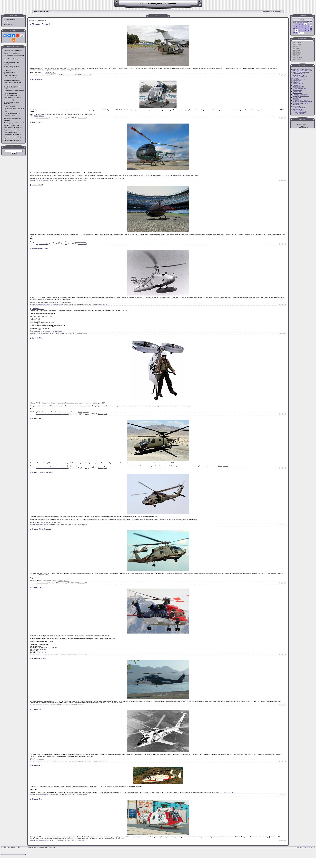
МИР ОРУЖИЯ (298, 82)
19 (308, 28)
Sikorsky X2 (36, 418)
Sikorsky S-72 (37, 709)
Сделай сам (297, 97)
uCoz (310, 847)
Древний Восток (298, 109)
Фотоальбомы (297, 93)
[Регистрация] (199, 2)
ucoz (69, 74)
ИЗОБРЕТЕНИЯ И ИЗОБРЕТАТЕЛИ (298, 80)
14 (294, 28)
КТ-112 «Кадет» (37, 79)
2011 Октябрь (297, 44)
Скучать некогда (298, 110)
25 (305, 30)
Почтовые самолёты (10, 115)
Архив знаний (297, 90)
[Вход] (199, 6)
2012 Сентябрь (297, 57)
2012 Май (295, 55)
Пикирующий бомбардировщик (14, 90)
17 (302, 28)
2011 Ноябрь (296, 46)
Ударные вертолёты (10, 130)
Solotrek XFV (37, 338)
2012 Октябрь (297, 59)
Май (41, 20)
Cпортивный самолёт (11, 113)
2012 (37, 20)
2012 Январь (297, 50)
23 (299, 30)
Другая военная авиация (12, 118)
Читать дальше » (50, 72)
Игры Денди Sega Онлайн (301, 96)
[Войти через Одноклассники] (13, 40)
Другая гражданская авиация (13, 123)
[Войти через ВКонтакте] (9, 35)
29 (296, 33)
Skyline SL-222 (37, 185)
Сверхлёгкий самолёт (11, 53)
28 (294, 33)
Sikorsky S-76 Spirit (39, 659)
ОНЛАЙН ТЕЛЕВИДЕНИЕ (301, 72)
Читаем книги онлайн (299, 112)
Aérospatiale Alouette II (41, 24)
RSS (52, 11)
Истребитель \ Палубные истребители (12, 87)
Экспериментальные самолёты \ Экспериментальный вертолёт (14, 109)
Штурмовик (7, 100)
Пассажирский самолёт (11, 50)
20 (311, 28)
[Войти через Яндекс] (18, 35)
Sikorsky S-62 (37, 799)
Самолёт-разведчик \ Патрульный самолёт (11, 94)
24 (302, 30)
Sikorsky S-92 (37, 587)
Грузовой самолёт (10, 106)
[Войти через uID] (5, 35)
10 (302, 26)
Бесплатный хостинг (302, 847)
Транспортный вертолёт (11, 127)
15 (296, 28)
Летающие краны (9, 132)
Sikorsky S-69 (37, 766)
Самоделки (296, 85)
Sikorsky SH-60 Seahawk (41, 529)
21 (294, 30)
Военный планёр (9, 78)
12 (308, 26)
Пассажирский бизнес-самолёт (14, 55)
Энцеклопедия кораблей (300, 100)
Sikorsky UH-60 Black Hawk (42, 472)
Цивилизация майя (299, 107)
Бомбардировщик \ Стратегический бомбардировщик (10, 74)
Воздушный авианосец (11, 80)
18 (305, 28)
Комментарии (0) (86, 74)
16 (299, 28)
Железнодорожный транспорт (302, 101)
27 (311, 30)
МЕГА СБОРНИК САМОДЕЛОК (302, 70)
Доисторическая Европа (300, 103)
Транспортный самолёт (11, 97)
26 (308, 30)
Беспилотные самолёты (11, 125)
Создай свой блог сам (300, 113)
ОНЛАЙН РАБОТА (299, 73)
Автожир (7, 120)
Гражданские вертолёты (11, 134)
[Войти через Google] (22, 36)
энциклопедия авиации (300, 94)
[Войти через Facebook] (13, 35)
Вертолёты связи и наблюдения (14, 137)
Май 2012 (302, 20)
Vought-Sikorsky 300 (40, 248)
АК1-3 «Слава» (37, 122)
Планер (6, 70)
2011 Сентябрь (297, 42)
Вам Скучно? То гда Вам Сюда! (301, 69)
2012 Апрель (296, 53)
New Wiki (296, 98)
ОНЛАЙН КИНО (298, 84)
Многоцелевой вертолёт (11, 140)
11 (305, 26)
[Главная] (116, 2)
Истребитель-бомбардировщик (14, 59)
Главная (31, 20)
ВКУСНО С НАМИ (298, 87)
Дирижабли (296, 106)
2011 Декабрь (297, 48)
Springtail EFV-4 (38, 309)
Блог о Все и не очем (299, 88)
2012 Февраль (297, 52)
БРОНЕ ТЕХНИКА (298, 75)
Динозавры (296, 104)
